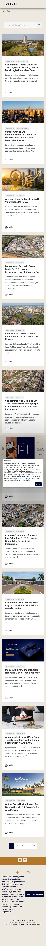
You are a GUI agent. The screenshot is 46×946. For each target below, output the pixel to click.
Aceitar (38, 484)
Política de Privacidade (22, 478)
